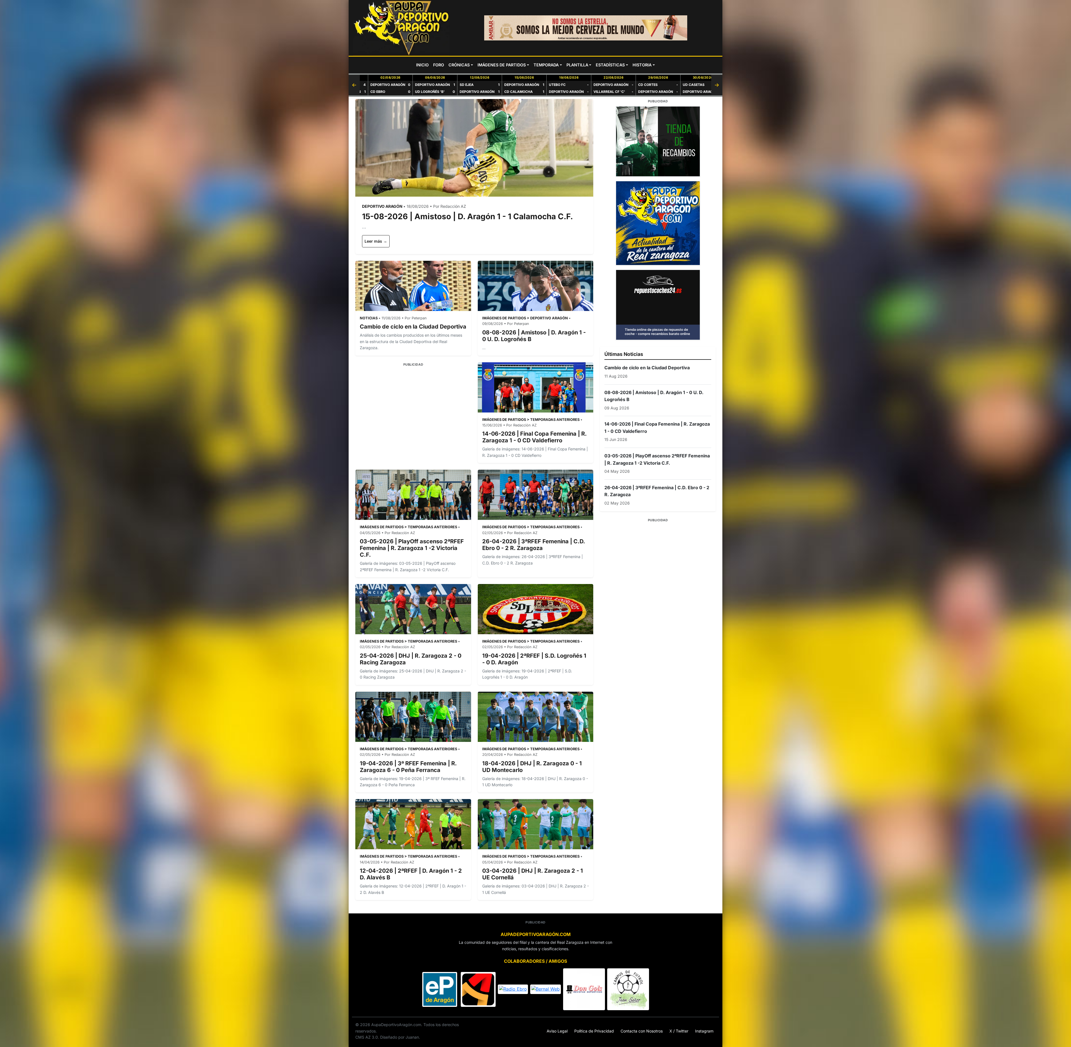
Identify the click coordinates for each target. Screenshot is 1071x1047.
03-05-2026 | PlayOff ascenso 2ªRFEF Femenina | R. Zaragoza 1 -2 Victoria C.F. (412, 548)
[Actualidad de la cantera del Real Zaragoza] (658, 223)
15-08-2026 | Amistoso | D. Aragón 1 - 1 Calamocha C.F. (467, 216)
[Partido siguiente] (716, 85)
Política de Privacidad (594, 1031)
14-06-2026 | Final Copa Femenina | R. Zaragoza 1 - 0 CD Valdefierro (534, 437)
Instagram (704, 1031)
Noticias (369, 318)
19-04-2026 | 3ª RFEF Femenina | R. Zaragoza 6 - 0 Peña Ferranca (408, 766)
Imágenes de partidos (504, 318)
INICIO (422, 64)
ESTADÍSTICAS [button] (610, 64)
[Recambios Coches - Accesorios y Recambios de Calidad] (658, 141)
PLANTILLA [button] (577, 64)
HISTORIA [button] (642, 64)
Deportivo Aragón (549, 318)
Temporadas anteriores (555, 420)
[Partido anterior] (354, 85)
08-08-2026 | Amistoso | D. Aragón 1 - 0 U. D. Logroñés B (653, 396)
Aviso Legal (557, 1031)
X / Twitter (678, 1031)
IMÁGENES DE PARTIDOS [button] (501, 64)
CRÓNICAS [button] (459, 64)
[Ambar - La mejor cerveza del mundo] (585, 27)
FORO (438, 64)
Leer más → (376, 241)
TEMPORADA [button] (546, 64)
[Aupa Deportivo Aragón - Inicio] (401, 28)
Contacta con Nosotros (642, 1031)
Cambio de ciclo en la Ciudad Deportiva (413, 326)
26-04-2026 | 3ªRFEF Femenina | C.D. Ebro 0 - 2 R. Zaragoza (533, 544)
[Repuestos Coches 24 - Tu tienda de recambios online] (658, 305)
